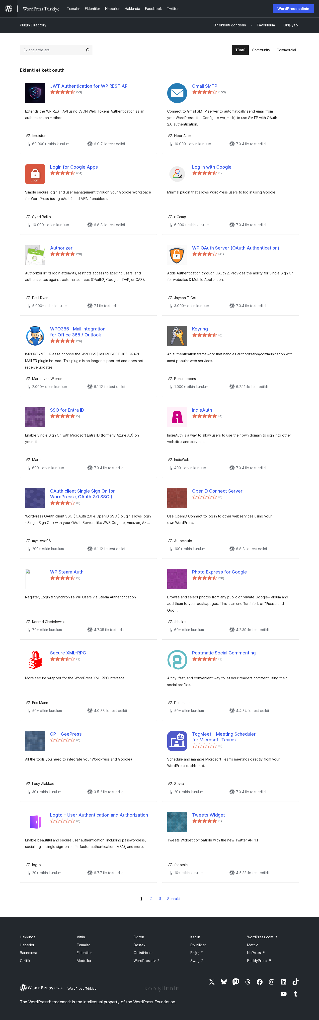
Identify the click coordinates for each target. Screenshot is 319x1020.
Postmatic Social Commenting (224, 652)
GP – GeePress (66, 734)
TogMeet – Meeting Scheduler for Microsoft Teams (224, 736)
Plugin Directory (33, 25)
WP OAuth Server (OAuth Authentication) (235, 248)
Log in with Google (212, 167)
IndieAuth (202, 410)
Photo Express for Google (219, 571)
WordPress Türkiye (82, 988)
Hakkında (27, 937)
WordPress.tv (147, 960)
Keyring (200, 328)
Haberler (27, 945)
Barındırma (28, 953)
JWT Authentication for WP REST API (89, 86)
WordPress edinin (293, 8)
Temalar (83, 945)
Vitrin (81, 937)
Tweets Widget (208, 815)
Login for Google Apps (74, 167)
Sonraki (173, 898)
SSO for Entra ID (67, 410)
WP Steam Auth (66, 571)
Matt (253, 945)
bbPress (256, 953)
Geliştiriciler (143, 953)
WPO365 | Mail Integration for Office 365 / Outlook (77, 331)
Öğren (139, 937)
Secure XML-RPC (68, 652)
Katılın (195, 937)
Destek (140, 945)
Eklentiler (84, 953)
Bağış (197, 953)
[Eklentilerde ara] (87, 50)
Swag (197, 960)
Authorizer (61, 248)
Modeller (84, 960)
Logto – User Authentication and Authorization (99, 815)
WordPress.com (262, 937)
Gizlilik (25, 960)
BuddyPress (259, 960)
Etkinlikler (198, 945)
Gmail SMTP (204, 86)
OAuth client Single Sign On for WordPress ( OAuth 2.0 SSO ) (82, 493)
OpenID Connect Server (217, 491)
